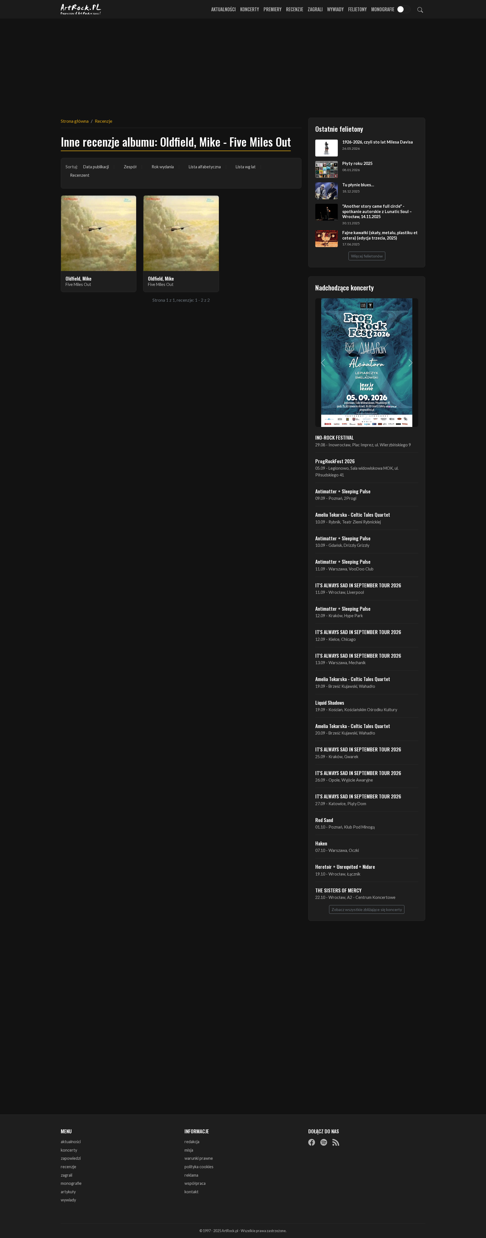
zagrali (66, 1175)
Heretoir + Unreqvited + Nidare (345, 866)
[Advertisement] (243, 64)
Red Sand (324, 819)
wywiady (68, 1199)
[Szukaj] (420, 9)
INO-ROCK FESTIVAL (334, 437)
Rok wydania (163, 166)
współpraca (195, 1183)
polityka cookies (198, 1166)
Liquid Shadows (329, 702)
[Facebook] (311, 1142)
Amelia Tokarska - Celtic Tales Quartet (352, 514)
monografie (71, 1183)
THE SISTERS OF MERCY (338, 890)
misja (188, 1150)
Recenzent (79, 175)
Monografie (382, 9)
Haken (321, 843)
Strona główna (75, 121)
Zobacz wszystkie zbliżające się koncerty (367, 909)
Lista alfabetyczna (205, 166)
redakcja (191, 1141)
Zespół (130, 166)
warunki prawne (198, 1158)
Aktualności (223, 9)
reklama (191, 1175)
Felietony (357, 9)
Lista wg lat (246, 166)
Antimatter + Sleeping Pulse (342, 491)
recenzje (68, 1166)
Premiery (273, 9)
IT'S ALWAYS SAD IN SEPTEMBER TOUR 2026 (358, 585)
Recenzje (294, 9)
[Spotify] (323, 1142)
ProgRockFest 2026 (335, 461)
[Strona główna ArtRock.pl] (81, 9)
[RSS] (335, 1142)
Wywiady (335, 9)
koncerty (69, 1150)
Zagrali (315, 9)
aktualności (71, 1141)
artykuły (68, 1191)
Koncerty (249, 9)
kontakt (191, 1191)
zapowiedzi (71, 1158)
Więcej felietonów (367, 256)
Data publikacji (96, 166)
